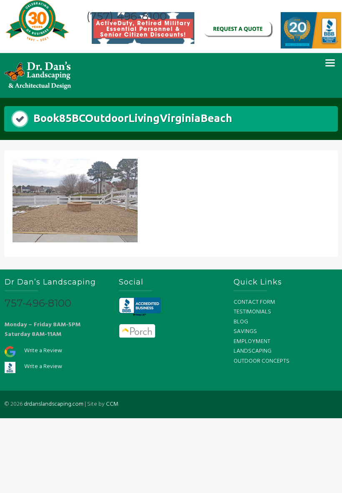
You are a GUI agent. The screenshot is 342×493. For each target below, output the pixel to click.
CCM (112, 404)
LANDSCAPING (253, 351)
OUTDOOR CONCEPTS (261, 361)
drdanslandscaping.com (53, 404)
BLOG (241, 322)
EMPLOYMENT (252, 341)
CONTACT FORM (254, 302)
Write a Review (43, 351)
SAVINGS (245, 331)
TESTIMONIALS (252, 312)
